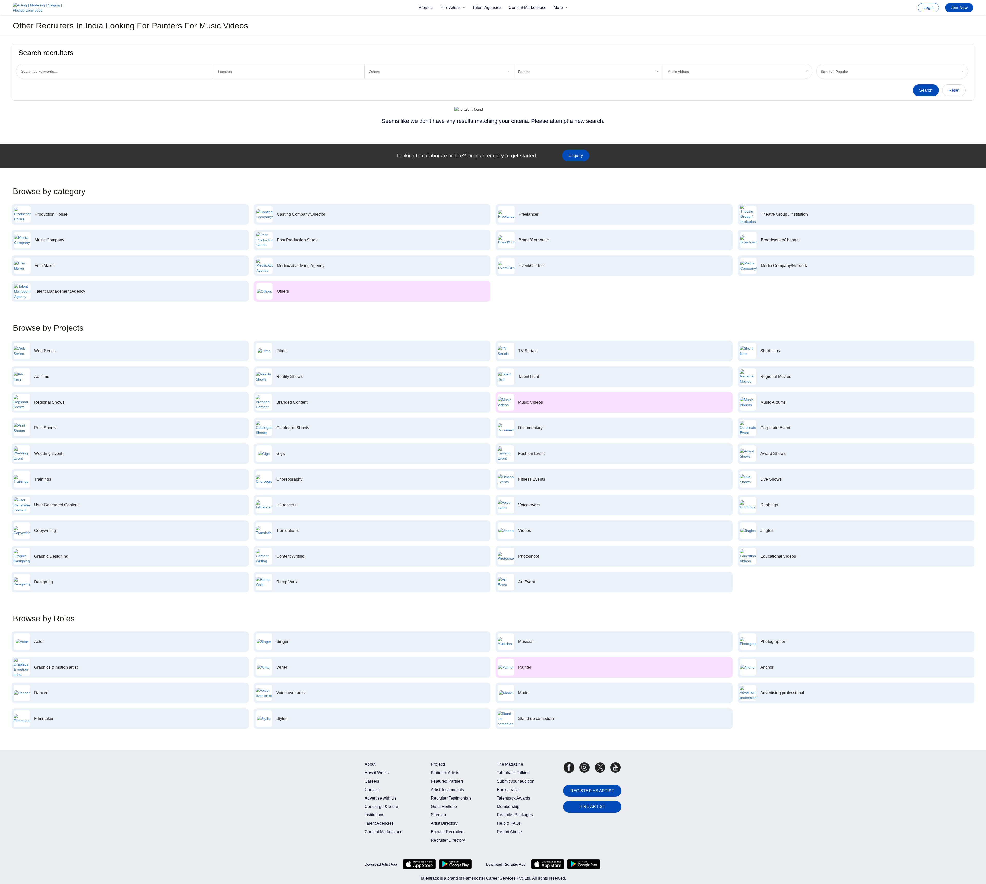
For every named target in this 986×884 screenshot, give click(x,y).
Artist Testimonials (447, 789)
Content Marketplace (527, 7)
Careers (372, 781)
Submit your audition (515, 781)
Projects (426, 7)
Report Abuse (509, 832)
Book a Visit (508, 789)
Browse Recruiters (447, 832)
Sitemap (438, 815)
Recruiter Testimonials (451, 798)
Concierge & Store (381, 806)
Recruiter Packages (515, 815)
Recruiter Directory (448, 840)
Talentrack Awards (513, 798)
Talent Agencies (486, 7)
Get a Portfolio (444, 806)
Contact (372, 789)
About (370, 764)
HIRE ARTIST (592, 806)
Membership (508, 806)
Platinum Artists (445, 773)
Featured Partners (447, 781)
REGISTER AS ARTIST (592, 790)
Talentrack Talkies (513, 773)
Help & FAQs (509, 823)
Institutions (374, 815)
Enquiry (575, 155)
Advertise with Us (380, 798)
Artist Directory (444, 823)
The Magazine (510, 764)
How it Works (377, 773)
